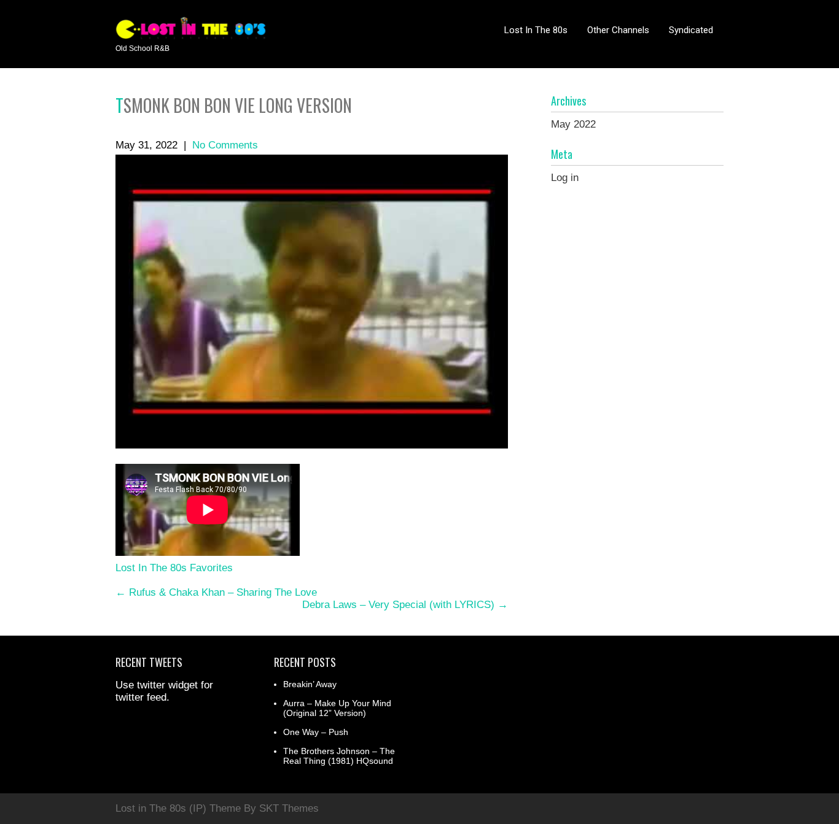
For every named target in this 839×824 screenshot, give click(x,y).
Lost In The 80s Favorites (174, 568)
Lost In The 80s (536, 30)
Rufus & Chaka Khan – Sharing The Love (216, 592)
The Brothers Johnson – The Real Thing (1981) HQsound (339, 756)
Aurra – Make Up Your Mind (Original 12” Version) (337, 708)
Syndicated (691, 30)
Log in (565, 177)
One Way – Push (315, 732)
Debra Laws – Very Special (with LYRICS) (405, 604)
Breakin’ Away (310, 684)
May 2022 (573, 124)
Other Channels (618, 30)
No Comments (225, 145)
